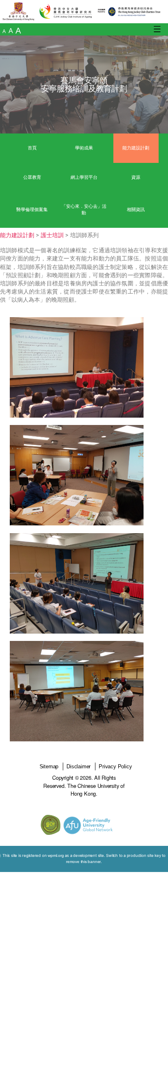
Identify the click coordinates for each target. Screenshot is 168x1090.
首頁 (32, 147)
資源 (135, 177)
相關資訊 (136, 209)
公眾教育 (32, 177)
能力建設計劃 (135, 147)
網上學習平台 (84, 177)
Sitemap (49, 766)
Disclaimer (78, 766)
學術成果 (84, 147)
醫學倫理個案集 (32, 209)
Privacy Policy (115, 766)
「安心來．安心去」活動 (84, 209)
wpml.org (56, 855)
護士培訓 (52, 235)
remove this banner (83, 861)
